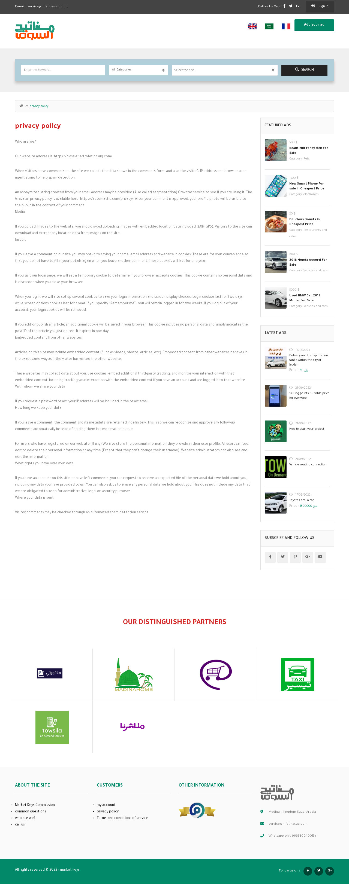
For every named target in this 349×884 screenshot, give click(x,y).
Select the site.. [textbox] (185, 70)
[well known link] (197, 811)
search (307, 70)
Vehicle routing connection (308, 464)
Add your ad (314, 25)
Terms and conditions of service (122, 818)
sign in (323, 6)
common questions (30, 812)
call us (20, 825)
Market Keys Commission (35, 805)
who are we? (25, 818)
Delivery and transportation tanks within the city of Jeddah (308, 360)
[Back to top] (331, 850)
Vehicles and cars (315, 270)
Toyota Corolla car (301, 500)
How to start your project (306, 429)
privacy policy (108, 812)
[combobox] (225, 70)
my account (106, 805)
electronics (311, 194)
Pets (306, 159)
